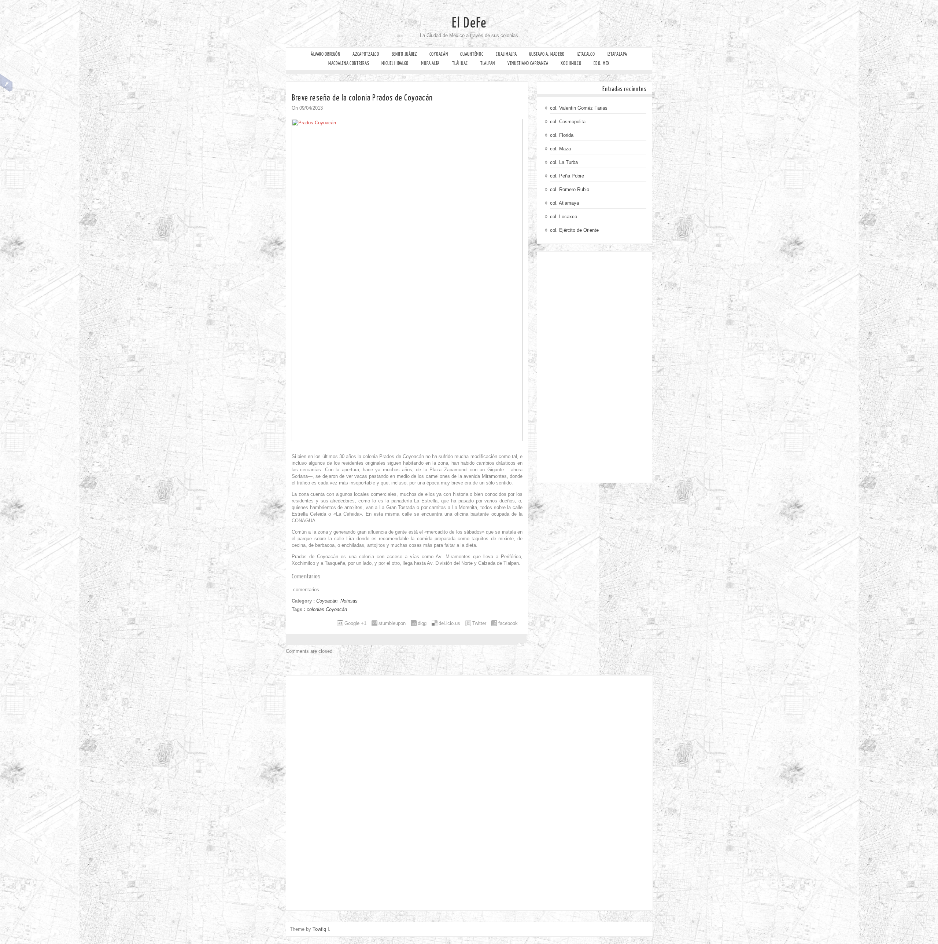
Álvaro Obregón (325, 54)
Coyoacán (438, 54)
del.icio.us (449, 623)
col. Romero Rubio (569, 189)
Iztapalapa (617, 54)
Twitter (479, 623)
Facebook (6, 83)
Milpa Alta (430, 63)
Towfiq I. (321, 929)
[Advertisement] (594, 367)
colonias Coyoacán (327, 609)
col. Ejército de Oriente (574, 230)
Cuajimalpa (506, 54)
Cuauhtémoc (471, 54)
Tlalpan (487, 63)
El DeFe (469, 23)
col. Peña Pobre (567, 176)
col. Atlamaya (564, 203)
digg (422, 623)
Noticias (349, 601)
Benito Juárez (404, 54)
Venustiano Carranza (527, 63)
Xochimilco (571, 63)
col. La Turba (564, 162)
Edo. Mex (602, 63)
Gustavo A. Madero (546, 54)
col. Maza (560, 148)
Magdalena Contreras (348, 63)
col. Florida (561, 135)
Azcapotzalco (365, 54)
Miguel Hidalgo (395, 63)
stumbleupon (392, 623)
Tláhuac (460, 63)
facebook (508, 623)
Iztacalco (586, 54)
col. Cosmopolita (568, 121)
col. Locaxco (563, 216)
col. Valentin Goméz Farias (579, 108)
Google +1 (355, 623)
